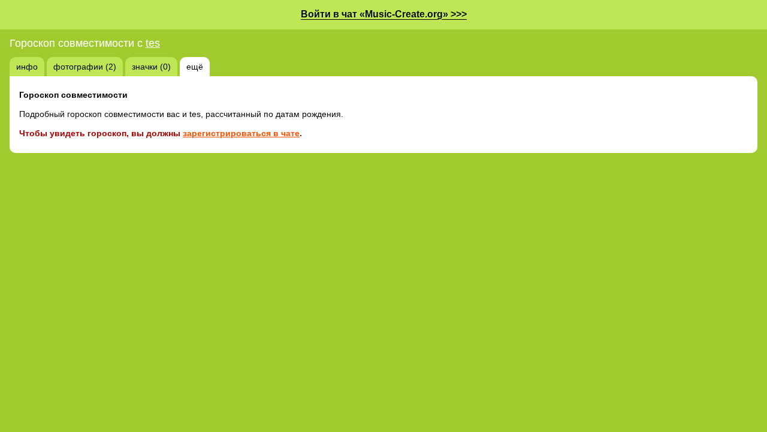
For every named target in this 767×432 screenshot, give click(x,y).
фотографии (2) (84, 66)
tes (153, 43)
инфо (27, 66)
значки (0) (151, 66)
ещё (194, 66)
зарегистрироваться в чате (241, 133)
